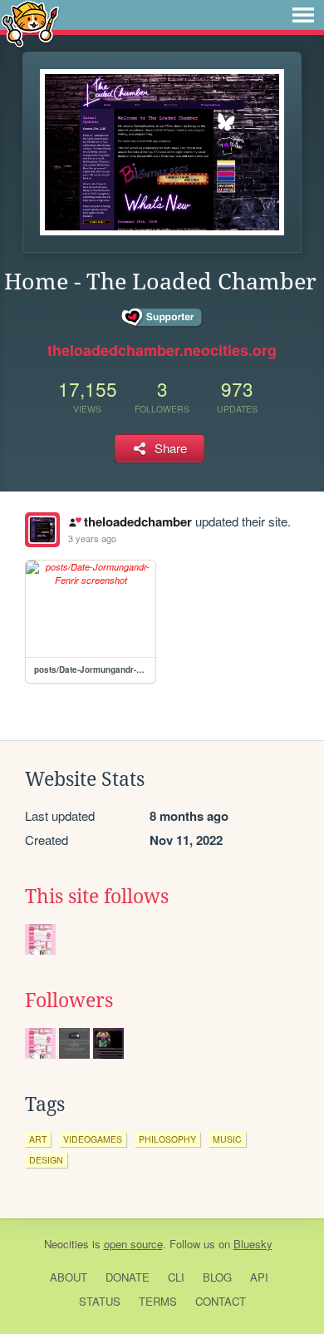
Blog (217, 1277)
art (38, 1139)
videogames (92, 1139)
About (68, 1277)
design (46, 1160)
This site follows (97, 896)
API (259, 1277)
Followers (69, 1000)
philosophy (167, 1139)
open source (133, 1244)
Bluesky (252, 1244)
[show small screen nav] (303, 15)
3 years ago (92, 538)
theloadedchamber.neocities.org (162, 350)
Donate (128, 1277)
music (227, 1139)
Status (99, 1301)
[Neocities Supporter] (162, 318)
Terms (158, 1301)
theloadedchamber (137, 521)
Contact (220, 1301)
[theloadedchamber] (42, 530)
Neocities (66, 1244)
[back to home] (30, 23)
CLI (176, 1277)
